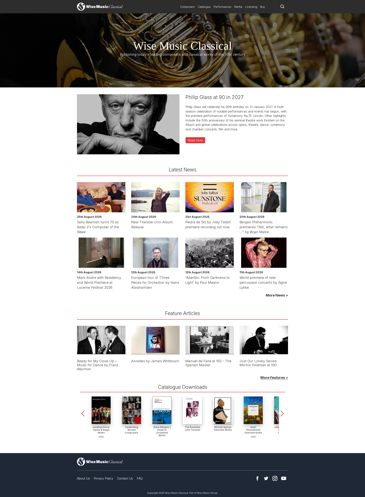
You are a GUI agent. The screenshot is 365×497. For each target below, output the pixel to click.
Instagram (274, 478)
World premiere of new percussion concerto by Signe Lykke (263, 282)
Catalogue (204, 6)
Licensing (251, 6)
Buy (262, 6)
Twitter (266, 478)
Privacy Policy (103, 478)
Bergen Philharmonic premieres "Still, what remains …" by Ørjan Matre (264, 227)
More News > (277, 295)
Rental (238, 6)
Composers (187, 6)
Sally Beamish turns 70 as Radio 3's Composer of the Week (98, 227)
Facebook (257, 478)
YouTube (283, 478)
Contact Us (125, 478)
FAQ (140, 478)
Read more (195, 140)
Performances (222, 6)
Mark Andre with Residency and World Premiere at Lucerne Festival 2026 (99, 282)
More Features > (274, 378)
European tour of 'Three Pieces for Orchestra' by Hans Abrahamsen (155, 282)
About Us (83, 478)
